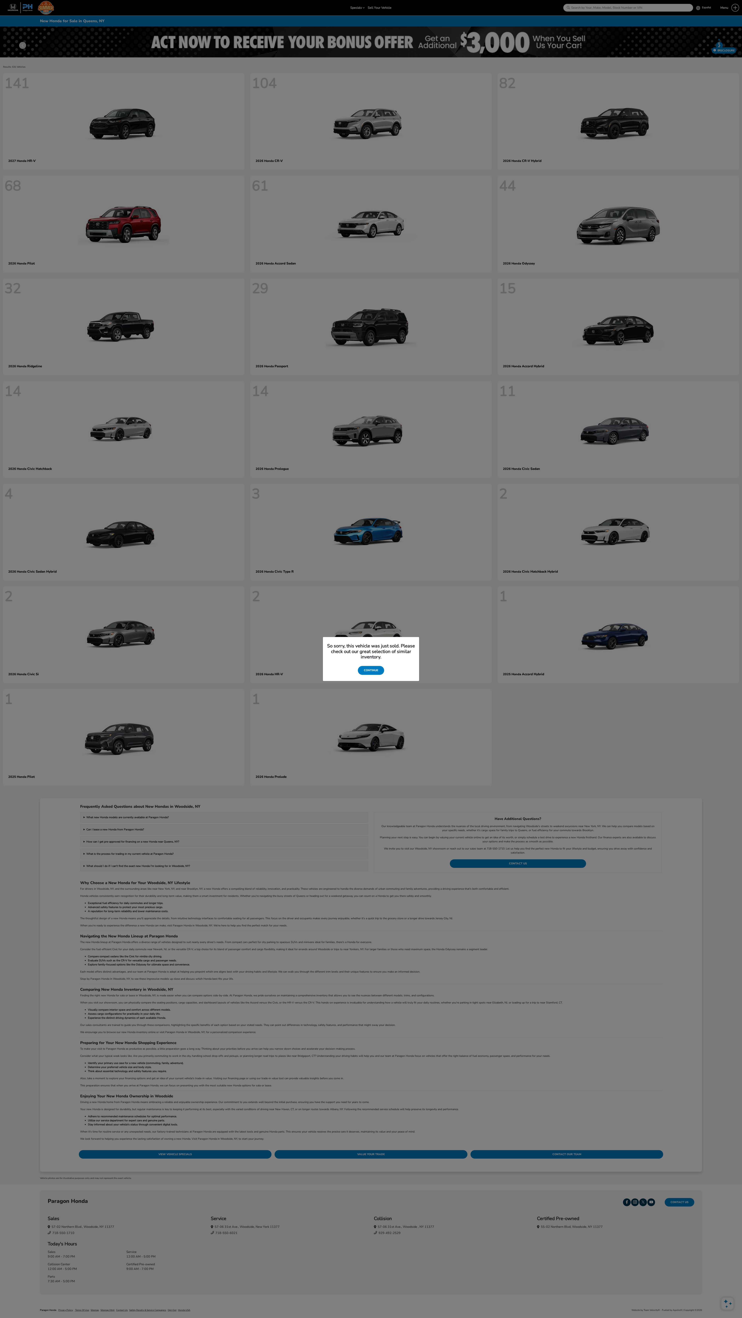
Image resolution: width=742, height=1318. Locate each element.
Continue (371, 670)
